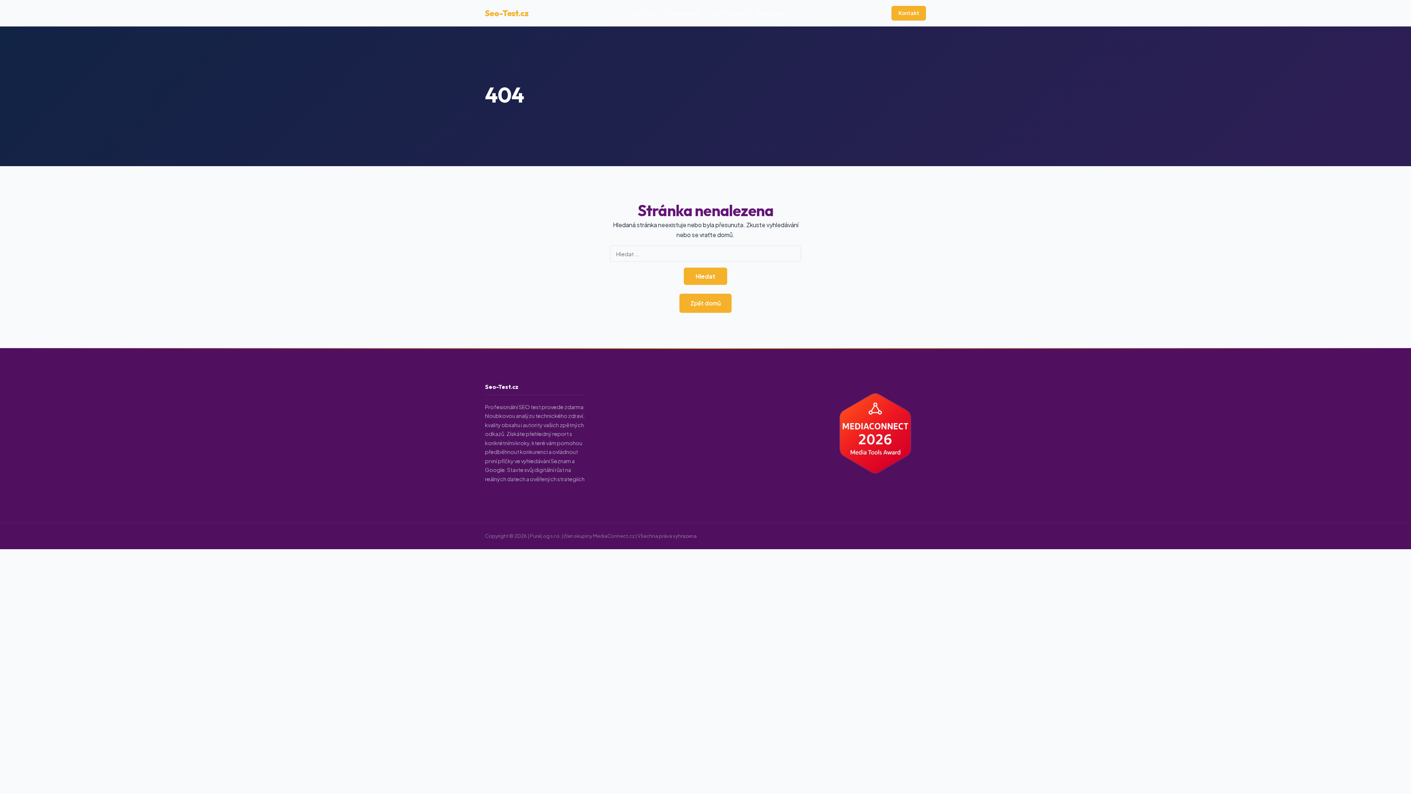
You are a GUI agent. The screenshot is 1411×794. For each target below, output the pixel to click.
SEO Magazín (728, 13)
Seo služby (771, 13)
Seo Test (643, 13)
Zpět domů (705, 303)
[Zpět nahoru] (1391, 781)
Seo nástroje (683, 13)
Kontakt (908, 13)
